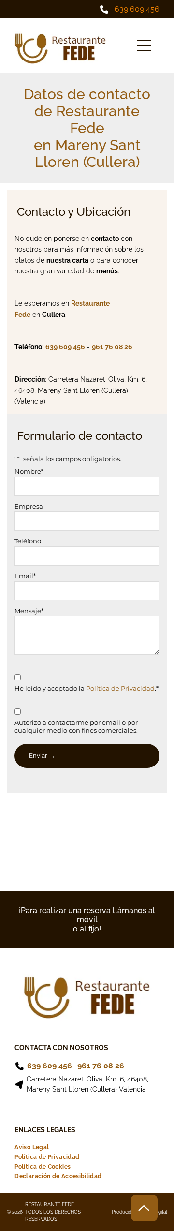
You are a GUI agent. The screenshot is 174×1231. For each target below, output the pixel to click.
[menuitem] (31, 1147)
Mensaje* (29, 611)
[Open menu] (144, 45)
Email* (25, 576)
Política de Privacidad (120, 688)
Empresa (28, 506)
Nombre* (29, 471)
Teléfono (27, 541)
